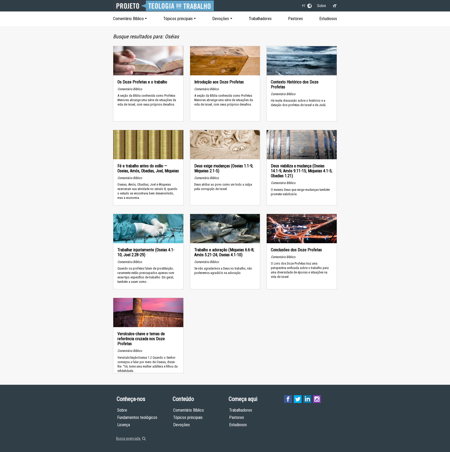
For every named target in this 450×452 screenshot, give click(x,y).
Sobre (321, 6)
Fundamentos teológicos (137, 417)
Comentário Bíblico (128, 18)
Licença (123, 424)
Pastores (295, 18)
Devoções (220, 18)
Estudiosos (328, 18)
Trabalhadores (260, 18)
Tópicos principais (178, 18)
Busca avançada (128, 438)
